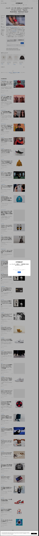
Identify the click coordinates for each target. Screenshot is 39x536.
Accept (34, 533)
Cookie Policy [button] (24, 533)
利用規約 (23, 269)
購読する (19, 272)
